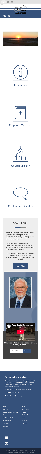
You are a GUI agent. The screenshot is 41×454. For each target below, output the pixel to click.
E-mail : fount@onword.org (14, 396)
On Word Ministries (16, 377)
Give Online (6, 426)
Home (4, 406)
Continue (27, 351)
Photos (24, 412)
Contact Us (25, 415)
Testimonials (25, 409)
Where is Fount (7, 420)
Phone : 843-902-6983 (13, 392)
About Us (5, 409)
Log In (24, 418)
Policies (24, 423)
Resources (6, 423)
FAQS (23, 406)
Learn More (20, 266)
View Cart (24, 420)
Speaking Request (8, 418)
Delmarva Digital (29, 452)
